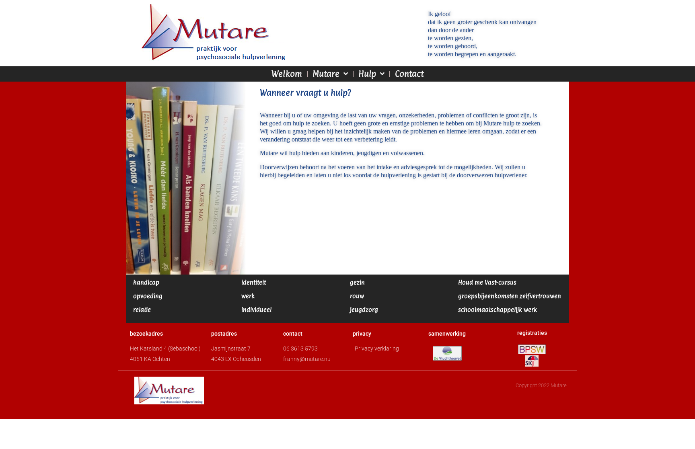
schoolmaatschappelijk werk (497, 310)
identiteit (253, 282)
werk (248, 296)
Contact (409, 74)
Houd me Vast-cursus (487, 282)
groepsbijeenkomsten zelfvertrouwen (509, 296)
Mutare (326, 74)
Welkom (286, 74)
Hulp (367, 74)
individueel (256, 310)
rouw (357, 296)
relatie (142, 310)
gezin (357, 282)
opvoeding (147, 296)
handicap (146, 282)
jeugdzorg (364, 310)
